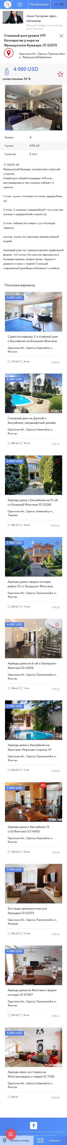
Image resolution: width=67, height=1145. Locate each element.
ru (61, 4)
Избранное (19, 4)
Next (57, 107)
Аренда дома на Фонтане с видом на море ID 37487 (32, 992)
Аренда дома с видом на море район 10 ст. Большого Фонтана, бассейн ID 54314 (30, 586)
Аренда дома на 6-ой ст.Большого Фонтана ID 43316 (32, 665)
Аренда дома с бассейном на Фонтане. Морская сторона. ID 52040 (29, 749)
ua (56, 4)
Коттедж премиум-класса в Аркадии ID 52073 (27, 910)
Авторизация (39, 4)
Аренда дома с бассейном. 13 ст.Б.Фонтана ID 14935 (28, 829)
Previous (10, 107)
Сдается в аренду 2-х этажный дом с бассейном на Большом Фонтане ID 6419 (33, 341)
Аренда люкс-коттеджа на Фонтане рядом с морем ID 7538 (31, 1074)
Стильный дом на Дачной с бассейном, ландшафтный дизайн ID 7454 (32, 423)
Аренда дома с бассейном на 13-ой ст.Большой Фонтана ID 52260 (33, 502)
